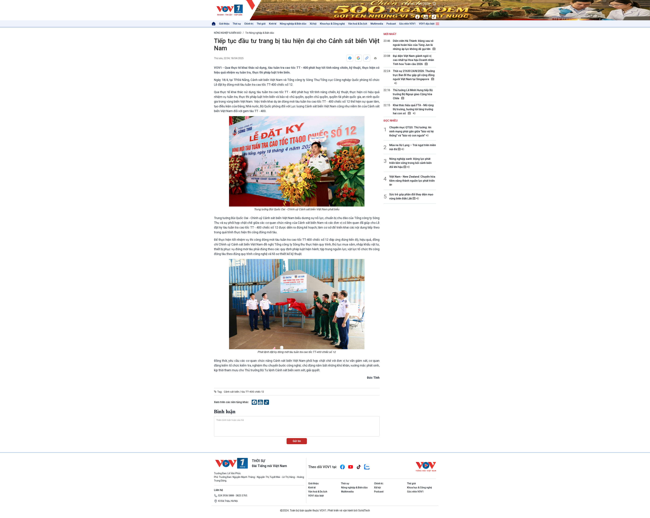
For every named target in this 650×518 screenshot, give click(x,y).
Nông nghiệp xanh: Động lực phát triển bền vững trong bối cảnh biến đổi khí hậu (410, 163)
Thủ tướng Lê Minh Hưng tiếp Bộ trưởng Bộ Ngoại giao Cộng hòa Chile (413, 94)
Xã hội (313, 23)
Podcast (391, 23)
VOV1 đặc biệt (426, 23)
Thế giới (261, 23)
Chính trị (248, 23)
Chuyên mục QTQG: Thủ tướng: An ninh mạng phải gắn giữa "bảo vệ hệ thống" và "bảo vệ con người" (411, 131)
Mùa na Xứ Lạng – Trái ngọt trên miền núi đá (412, 147)
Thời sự (237, 23)
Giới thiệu (224, 23)
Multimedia (377, 23)
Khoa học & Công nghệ (332, 23)
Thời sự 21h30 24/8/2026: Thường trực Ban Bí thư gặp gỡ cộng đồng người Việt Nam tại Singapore (414, 75)
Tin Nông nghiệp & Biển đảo (259, 32)
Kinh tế (272, 23)
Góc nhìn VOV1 (407, 23)
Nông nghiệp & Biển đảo (293, 23)
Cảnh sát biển (232, 391)
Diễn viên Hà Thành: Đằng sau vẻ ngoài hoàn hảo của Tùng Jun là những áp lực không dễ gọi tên (413, 45)
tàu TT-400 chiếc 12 (252, 391)
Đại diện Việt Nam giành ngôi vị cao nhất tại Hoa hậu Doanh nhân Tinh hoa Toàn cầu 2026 (413, 60)
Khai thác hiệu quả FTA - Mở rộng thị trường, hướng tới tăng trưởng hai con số (413, 109)
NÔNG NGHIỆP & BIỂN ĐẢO (227, 32)
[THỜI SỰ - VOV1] (238, 10)
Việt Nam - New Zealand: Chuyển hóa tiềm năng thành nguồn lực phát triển (412, 178)
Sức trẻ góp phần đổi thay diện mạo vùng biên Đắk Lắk (411, 196)
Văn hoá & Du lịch (357, 23)
